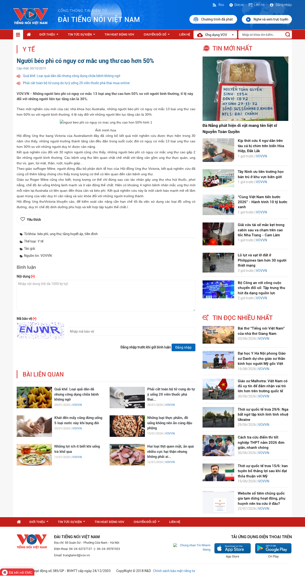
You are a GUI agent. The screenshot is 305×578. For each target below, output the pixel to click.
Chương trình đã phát (217, 19)
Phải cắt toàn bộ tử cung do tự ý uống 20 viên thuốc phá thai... (171, 394)
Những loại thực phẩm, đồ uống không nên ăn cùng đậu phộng (169, 423)
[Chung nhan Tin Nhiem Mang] (191, 547)
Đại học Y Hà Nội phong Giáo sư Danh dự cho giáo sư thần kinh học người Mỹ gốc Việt (262, 358)
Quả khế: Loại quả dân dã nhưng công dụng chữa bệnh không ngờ (71, 76)
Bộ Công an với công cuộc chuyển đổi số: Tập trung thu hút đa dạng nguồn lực (261, 288)
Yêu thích (34, 220)
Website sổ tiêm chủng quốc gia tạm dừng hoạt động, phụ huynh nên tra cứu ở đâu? (261, 498)
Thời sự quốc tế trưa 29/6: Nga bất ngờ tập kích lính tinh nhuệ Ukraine (263, 414)
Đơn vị (239, 5)
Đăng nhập (283, 5)
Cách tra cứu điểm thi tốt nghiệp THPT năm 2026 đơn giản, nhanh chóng (261, 442)
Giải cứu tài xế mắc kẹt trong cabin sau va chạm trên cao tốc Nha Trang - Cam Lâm (261, 230)
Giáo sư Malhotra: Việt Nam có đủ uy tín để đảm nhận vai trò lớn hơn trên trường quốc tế (263, 386)
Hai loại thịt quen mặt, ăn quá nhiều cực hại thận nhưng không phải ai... (170, 451)
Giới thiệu (49, 36)
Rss (221, 5)
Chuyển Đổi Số (158, 36)
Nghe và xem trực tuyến (271, 19)
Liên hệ (259, 5)
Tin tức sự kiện (82, 36)
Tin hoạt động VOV (119, 34)
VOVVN (77, 405)
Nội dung (26, 276)
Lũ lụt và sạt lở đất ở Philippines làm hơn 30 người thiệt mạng (262, 260)
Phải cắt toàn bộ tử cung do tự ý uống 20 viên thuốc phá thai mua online (76, 83)
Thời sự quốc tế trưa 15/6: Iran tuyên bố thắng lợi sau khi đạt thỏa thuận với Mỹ (263, 471)
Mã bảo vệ (26, 318)
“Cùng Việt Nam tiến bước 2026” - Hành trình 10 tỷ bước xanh (262, 202)
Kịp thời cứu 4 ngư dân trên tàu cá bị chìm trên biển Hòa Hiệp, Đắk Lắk (261, 146)
